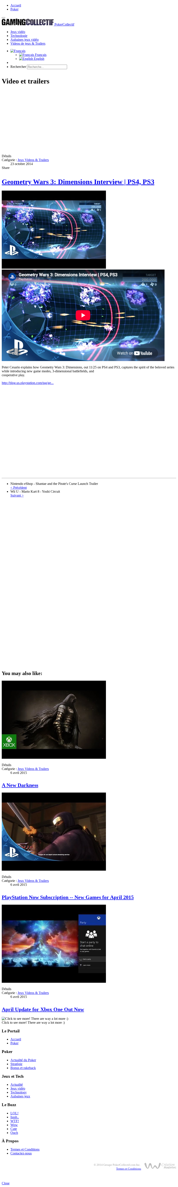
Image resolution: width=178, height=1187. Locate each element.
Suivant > (17, 495)
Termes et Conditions (25, 1149)
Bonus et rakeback (23, 1068)
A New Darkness (20, 785)
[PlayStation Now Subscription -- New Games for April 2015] (54, 869)
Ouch (14, 1133)
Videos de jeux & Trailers (27, 43)
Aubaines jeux (20, 1096)
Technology (18, 1092)
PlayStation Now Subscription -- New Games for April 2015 (68, 897)
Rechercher (18, 67)
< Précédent (18, 487)
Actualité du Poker (23, 1060)
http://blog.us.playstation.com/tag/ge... (28, 383)
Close (6, 1183)
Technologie (18, 36)
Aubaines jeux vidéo (24, 39)
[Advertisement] (89, 120)
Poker (14, 9)
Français (40, 55)
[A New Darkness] (54, 757)
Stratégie (16, 1064)
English (38, 58)
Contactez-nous (21, 1153)
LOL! (14, 1113)
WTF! (14, 1121)
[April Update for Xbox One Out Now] (54, 981)
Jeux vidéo (17, 32)
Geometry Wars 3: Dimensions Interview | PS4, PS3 (78, 182)
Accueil (15, 5)
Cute (13, 1129)
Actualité (16, 1084)
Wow (14, 1125)
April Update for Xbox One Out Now (43, 1009)
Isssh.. (14, 1117)
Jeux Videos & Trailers (33, 160)
